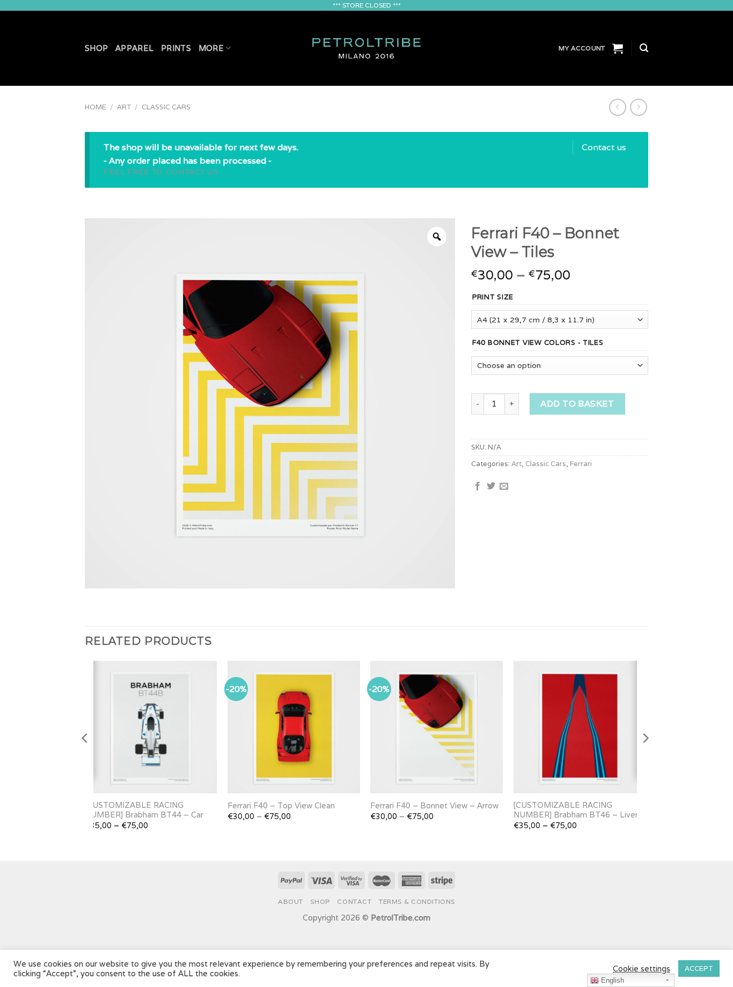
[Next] (645, 760)
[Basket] (617, 48)
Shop (96, 48)
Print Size (493, 297)
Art (124, 107)
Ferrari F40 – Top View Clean (281, 806)
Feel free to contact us (161, 171)
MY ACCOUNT (582, 48)
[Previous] (85, 760)
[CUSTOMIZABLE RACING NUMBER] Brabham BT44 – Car (144, 810)
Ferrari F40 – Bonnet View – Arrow (434, 806)
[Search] (644, 48)
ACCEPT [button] (699, 968)
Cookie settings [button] (641, 969)
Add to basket (577, 403)
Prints (176, 48)
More (211, 48)
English (611, 980)
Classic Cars (166, 107)
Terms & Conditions (417, 901)
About (290, 901)
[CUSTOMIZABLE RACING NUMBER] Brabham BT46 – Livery (578, 810)
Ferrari (581, 463)
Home (95, 107)
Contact (354, 901)
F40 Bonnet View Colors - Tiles (538, 343)
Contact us (604, 147)
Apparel (134, 48)
